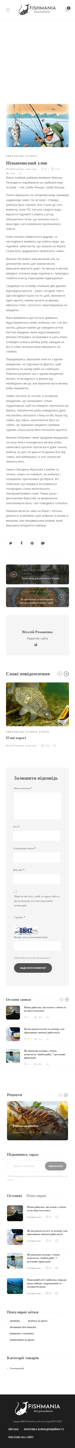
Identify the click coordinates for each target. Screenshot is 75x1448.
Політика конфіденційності (44, 1429)
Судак (48, 595)
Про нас (13, 1429)
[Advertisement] (37, 59)
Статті (27, 574)
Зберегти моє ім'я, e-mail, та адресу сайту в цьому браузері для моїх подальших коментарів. (37, 901)
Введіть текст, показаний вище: (31, 937)
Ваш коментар (23, 788)
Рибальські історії (21, 156)
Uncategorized (17, 1368)
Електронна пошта (24, 848)
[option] (37, 714)
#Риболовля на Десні (22, 1340)
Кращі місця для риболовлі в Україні (40, 578)
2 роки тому (31, 169)
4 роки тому (19, 1132)
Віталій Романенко (15, 169)
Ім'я (16, 826)
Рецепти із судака (37, 591)
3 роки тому (31, 745)
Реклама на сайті (20, 1437)
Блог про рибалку (36, 570)
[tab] (14, 1195)
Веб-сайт (18, 870)
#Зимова (15, 1321)
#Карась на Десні (37, 1321)
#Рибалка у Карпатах (22, 1333)
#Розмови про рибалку (23, 1327)
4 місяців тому (34, 1217)
